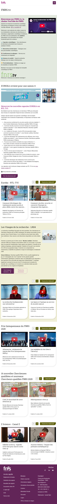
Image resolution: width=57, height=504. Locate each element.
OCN (4, 493)
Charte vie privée (25, 479)
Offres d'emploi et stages (27, 501)
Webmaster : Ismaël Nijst (44, 495)
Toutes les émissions (21, 271)
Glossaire (23, 494)
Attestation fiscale (25, 491)
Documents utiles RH (8, 486)
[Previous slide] (33, 182)
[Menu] (54, 2)
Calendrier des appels (9, 480)
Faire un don (6, 496)
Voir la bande (7, 271)
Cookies (23, 488)
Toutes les (47, 182)
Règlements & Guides (9, 477)
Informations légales (26, 482)
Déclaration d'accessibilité (27, 485)
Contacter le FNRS (42, 492)
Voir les (8, 176)
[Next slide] (37, 182)
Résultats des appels (9, 483)
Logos (22, 497)
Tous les (48, 378)
